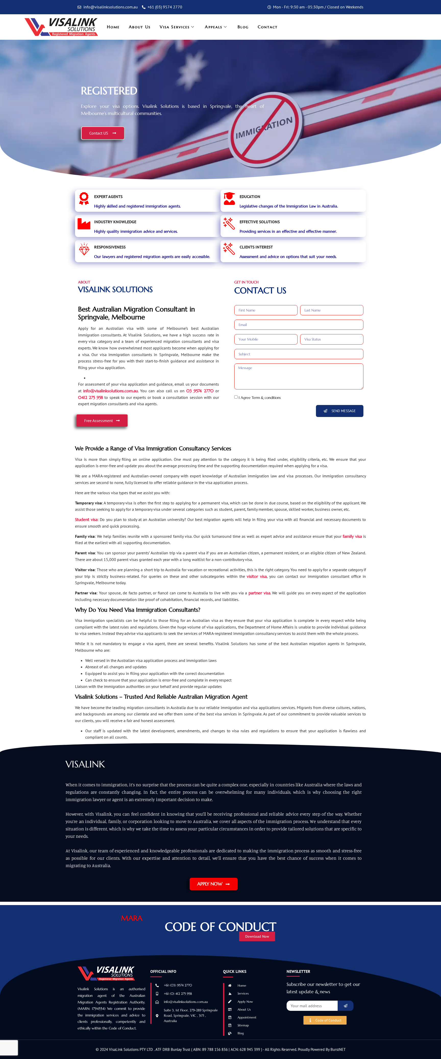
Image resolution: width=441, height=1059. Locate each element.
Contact (268, 26)
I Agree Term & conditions (260, 397)
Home (113, 26)
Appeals (213, 26)
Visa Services (175, 26)
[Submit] (345, 1006)
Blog (243, 26)
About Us (140, 26)
